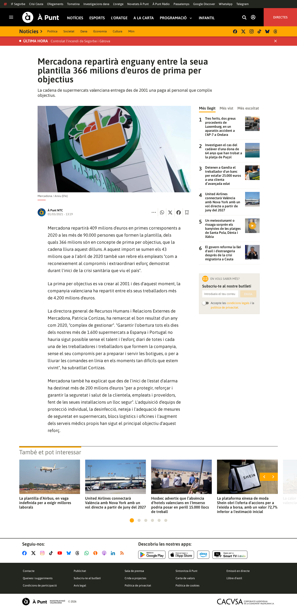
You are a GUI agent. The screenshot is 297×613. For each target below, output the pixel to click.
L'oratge (118, 4)
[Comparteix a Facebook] (179, 212)
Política (52, 31)
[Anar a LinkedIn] (114, 553)
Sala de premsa (134, 571)
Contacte (29, 571)
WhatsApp (226, 4)
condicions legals (238, 303)
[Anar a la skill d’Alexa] (203, 555)
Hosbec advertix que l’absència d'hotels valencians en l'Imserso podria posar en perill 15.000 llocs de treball (180, 505)
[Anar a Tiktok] (52, 553)
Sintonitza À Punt (186, 571)
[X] (243, 31)
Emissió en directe (238, 571)
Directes (280, 17)
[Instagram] (252, 31)
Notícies (75, 18)
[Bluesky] (267, 31)
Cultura (117, 31)
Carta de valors (185, 578)
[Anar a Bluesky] (70, 553)
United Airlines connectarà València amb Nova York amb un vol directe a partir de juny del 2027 (115, 502)
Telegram (242, 4)
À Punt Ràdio (161, 4)
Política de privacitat (138, 585)
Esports (97, 18)
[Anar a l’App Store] (181, 555)
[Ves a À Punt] (40, 17)
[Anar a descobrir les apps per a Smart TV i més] (230, 555)
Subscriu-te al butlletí (87, 578)
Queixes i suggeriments (38, 578)
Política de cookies (187, 585)
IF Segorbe (18, 4)
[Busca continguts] (244, 17)
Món (131, 31)
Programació (173, 18)
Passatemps (181, 4)
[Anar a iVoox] (96, 553)
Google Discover (204, 4)
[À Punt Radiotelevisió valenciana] (43, 601)
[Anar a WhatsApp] (87, 553)
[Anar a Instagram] (43, 553)
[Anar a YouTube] (61, 553)
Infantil (207, 18)
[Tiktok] (259, 31)
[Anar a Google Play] (151, 555)
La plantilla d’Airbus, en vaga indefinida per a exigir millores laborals (45, 502)
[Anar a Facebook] (25, 553)
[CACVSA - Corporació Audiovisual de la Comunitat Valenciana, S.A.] (246, 601)
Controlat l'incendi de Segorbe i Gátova (80, 41)
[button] (132, 520)
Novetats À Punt (138, 4)
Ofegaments (55, 4)
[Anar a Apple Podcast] (105, 553)
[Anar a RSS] (123, 553)
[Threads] (276, 31)
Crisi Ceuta (36, 4)
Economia (100, 31)
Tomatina (73, 4)
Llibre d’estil (234, 578)
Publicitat (80, 571)
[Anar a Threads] (78, 553)
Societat (68, 31)
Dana (83, 31)
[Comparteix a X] (170, 212)
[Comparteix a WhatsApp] (162, 212)
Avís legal (80, 585)
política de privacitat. (225, 307)
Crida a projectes (135, 578)
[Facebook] (235, 31)
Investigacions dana (96, 4)
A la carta (144, 18)
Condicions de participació (40, 585)
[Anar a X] (34, 553)
